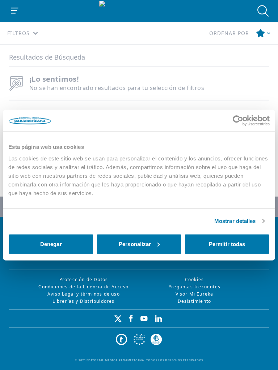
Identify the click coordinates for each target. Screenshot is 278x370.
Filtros (18, 33)
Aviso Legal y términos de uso (83, 294)
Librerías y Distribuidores (83, 301)
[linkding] (158, 318)
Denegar (51, 244)
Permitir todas (227, 244)
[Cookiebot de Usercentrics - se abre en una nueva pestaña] (238, 120)
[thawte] (121, 339)
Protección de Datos (83, 279)
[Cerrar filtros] (263, 33)
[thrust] (156, 339)
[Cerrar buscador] (263, 11)
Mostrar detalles (235, 221)
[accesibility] (139, 339)
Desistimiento (194, 301)
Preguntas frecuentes (194, 287)
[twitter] (118, 318)
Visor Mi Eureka (195, 294)
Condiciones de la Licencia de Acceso (83, 287)
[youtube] (144, 318)
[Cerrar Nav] (15, 11)
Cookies (194, 279)
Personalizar (135, 244)
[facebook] (131, 318)
